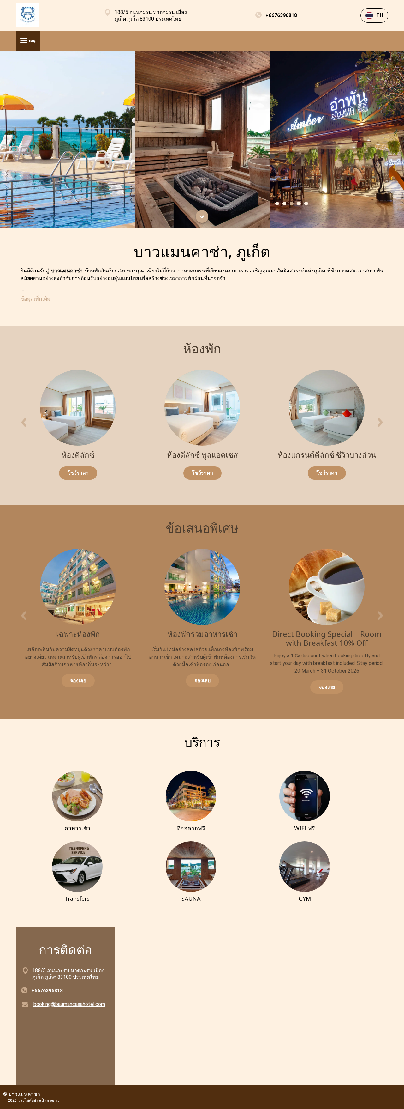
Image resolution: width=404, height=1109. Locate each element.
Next (380, 423)
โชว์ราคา (78, 473)
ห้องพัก (202, 348)
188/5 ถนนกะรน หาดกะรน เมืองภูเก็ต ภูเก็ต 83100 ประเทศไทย (151, 15)
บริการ (202, 742)
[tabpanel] (67, 139)
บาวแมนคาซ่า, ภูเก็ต (202, 251)
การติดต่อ (65, 949)
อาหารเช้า (77, 828)
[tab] (277, 203)
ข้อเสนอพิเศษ (202, 527)
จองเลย (78, 681)
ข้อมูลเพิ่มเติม (35, 299)
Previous (23, 423)
